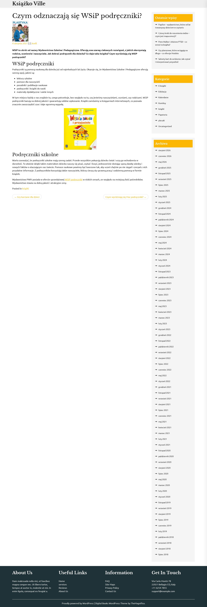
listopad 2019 (164, 502)
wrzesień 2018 (164, 543)
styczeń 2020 (164, 496)
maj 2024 (162, 242)
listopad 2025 (164, 173)
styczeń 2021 (164, 444)
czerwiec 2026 (164, 156)
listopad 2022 (164, 340)
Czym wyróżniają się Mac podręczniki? (124, 196)
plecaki (161, 120)
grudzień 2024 (164, 208)
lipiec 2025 (163, 185)
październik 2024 (166, 219)
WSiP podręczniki (73, 179)
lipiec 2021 (163, 410)
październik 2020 (166, 456)
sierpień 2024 (164, 225)
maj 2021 (162, 421)
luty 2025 (162, 196)
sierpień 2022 (164, 358)
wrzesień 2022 (164, 352)
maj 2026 (162, 162)
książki (25, 188)
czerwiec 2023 (164, 300)
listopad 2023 (164, 271)
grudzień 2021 (164, 387)
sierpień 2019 (164, 514)
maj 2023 (162, 306)
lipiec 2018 (163, 554)
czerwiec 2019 (164, 525)
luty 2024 (162, 260)
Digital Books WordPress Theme (111, 603)
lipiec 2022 (163, 364)
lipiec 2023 (163, 294)
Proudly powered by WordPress (78, 603)
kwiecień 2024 (164, 248)
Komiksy (162, 103)
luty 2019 (162, 531)
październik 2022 (166, 346)
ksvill (34, 43)
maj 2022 (162, 375)
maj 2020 (162, 479)
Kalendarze (163, 97)
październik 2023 (166, 277)
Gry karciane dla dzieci (28, 196)
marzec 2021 (164, 433)
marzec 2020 (164, 485)
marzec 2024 (164, 254)
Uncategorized (165, 126)
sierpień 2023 (164, 289)
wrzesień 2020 (164, 462)
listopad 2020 (164, 450)
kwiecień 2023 (164, 312)
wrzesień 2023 (164, 283)
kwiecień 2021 (164, 427)
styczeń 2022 (164, 381)
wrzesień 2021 (164, 398)
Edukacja (162, 91)
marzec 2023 (164, 317)
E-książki (162, 85)
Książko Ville (28, 4)
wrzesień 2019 (164, 508)
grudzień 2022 (164, 335)
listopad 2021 (164, 392)
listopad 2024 (164, 213)
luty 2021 (162, 439)
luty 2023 (162, 323)
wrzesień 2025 (164, 179)
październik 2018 (166, 537)
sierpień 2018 (164, 548)
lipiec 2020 (163, 473)
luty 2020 (162, 491)
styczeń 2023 (164, 329)
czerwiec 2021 (164, 416)
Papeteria (162, 114)
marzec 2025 (164, 190)
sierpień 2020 (164, 467)
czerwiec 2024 (164, 237)
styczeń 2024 (164, 265)
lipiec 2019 (163, 519)
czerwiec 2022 (164, 369)
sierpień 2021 (164, 404)
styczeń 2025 (164, 202)
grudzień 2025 (164, 167)
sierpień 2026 (164, 150)
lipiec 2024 (163, 231)
